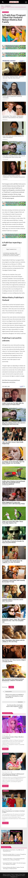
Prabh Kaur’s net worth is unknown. (11, 255)
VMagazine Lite (14, 876)
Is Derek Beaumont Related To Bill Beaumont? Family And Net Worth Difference (13, 774)
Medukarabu (5, 382)
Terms (12, 874)
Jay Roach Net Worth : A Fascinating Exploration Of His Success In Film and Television (14, 859)
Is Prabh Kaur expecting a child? (10, 253)
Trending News (5, 12)
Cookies (16, 874)
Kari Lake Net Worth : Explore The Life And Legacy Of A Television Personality (14, 863)
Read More (5, 748)
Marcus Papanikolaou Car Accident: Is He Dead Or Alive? (13, 811)
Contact (8, 874)
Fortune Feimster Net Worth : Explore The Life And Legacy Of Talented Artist (13, 868)
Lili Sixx (13, 382)
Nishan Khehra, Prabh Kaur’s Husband (11, 254)
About (4, 874)
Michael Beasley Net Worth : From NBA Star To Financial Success (13, 850)
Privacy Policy (22, 874)
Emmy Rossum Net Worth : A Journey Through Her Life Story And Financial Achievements (14, 855)
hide (15, 249)
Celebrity (11, 687)
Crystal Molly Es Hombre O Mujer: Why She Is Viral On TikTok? (13, 737)
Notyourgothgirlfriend (14, 380)
